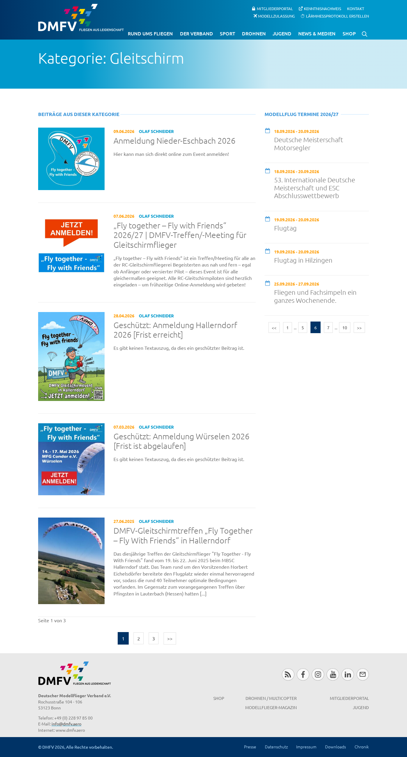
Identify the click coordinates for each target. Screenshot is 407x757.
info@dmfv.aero (66, 723)
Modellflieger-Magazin (271, 707)
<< (274, 327)
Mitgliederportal (275, 8)
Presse (250, 747)
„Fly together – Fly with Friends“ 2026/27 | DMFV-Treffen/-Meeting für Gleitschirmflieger (180, 235)
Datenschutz (276, 747)
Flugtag (285, 228)
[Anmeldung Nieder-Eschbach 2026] (71, 158)
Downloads (335, 747)
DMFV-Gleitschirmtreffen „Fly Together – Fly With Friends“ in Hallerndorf (183, 535)
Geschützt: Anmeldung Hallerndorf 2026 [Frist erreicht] (175, 330)
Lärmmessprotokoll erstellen (337, 15)
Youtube (333, 674)
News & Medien (316, 33)
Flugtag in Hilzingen (303, 260)
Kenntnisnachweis (322, 8)
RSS (288, 674)
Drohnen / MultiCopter (271, 698)
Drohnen (254, 33)
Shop (349, 33)
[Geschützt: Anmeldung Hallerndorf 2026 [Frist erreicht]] (71, 355)
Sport (227, 33)
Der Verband (196, 33)
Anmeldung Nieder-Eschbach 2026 (174, 140)
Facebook (303, 674)
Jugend (282, 33)
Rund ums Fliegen (150, 33)
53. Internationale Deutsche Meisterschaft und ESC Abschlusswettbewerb (314, 188)
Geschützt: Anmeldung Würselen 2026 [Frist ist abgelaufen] (181, 441)
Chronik (362, 747)
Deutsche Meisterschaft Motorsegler (308, 143)
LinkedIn (347, 674)
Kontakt (355, 8)
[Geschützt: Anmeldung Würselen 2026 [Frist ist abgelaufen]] (71, 458)
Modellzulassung (276, 15)
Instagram (318, 674)
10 (344, 327)
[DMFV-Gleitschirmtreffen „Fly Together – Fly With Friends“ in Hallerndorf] (71, 560)
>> (170, 638)
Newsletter (363, 674)
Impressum (306, 747)
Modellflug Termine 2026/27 (301, 114)
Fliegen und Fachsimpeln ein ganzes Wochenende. (315, 296)
